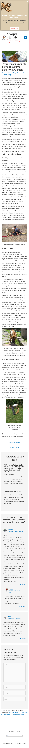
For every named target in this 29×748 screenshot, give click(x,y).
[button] (14, 28)
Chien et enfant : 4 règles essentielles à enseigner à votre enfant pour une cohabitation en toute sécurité (14, 468)
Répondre (23, 584)
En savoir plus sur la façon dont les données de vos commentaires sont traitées (14, 715)
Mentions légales (14, 732)
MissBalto (10, 529)
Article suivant (14, 447)
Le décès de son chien (12, 491)
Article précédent (14, 443)
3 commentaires (7, 73)
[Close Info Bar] (27, 2)
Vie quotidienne (17, 73)
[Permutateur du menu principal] (25, 37)
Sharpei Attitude (12, 35)
